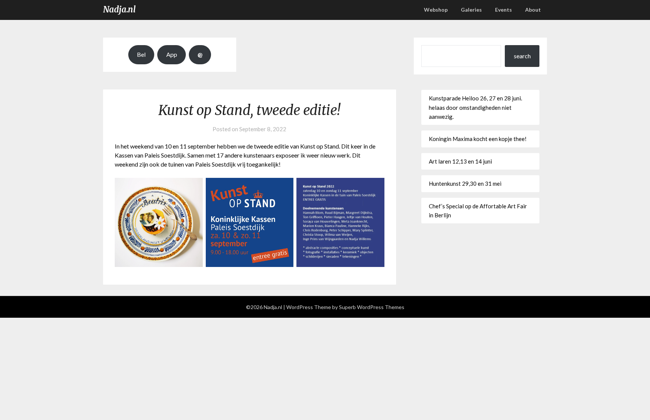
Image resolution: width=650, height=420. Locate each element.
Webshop (436, 9)
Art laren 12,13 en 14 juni (460, 161)
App (171, 54)
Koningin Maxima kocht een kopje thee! (478, 138)
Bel (141, 54)
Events (503, 9)
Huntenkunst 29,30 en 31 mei (465, 183)
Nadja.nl (119, 9)
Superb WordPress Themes (371, 307)
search (522, 55)
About (533, 9)
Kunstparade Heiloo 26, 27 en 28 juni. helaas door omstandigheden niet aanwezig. (475, 107)
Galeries (471, 9)
